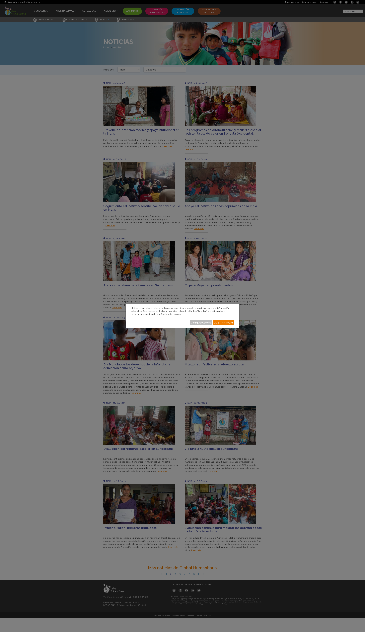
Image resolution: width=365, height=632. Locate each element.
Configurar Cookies (201, 322)
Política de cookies (171, 314)
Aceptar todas (224, 322)
